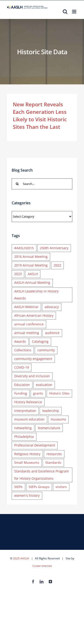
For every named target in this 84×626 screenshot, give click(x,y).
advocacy (52, 307)
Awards (20, 341)
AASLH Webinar (26, 307)
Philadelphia (24, 436)
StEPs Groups (39, 487)
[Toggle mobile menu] (74, 11)
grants (38, 393)
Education (22, 384)
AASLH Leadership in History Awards (36, 295)
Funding (20, 393)
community (46, 350)
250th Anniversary (54, 248)
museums (58, 419)
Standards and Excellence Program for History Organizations (41, 475)
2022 (57, 265)
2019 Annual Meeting (31, 265)
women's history (27, 495)
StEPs (18, 487)
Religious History (27, 454)
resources (54, 454)
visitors (61, 487)
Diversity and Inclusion (32, 376)
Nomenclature (49, 428)
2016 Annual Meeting (31, 256)
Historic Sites (59, 393)
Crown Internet (42, 566)
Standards (53, 462)
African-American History (33, 315)
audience (52, 333)
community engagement (33, 358)
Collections (22, 350)
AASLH (33, 274)
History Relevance (28, 402)
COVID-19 (21, 367)
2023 (18, 274)
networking (23, 428)
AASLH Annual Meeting (32, 282)
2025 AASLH (21, 558)
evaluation (44, 384)
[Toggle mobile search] (65, 11)
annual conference (29, 324)
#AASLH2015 (24, 248)
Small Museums (26, 462)
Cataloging (40, 341)
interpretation (25, 410)
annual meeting (26, 333)
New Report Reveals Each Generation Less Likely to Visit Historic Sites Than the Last (40, 115)
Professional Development (34, 445)
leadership (50, 410)
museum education (29, 419)
